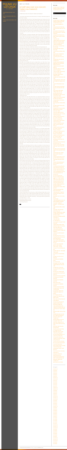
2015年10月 (55, 440)
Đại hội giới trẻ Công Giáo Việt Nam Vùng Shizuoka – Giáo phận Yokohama (59, 32)
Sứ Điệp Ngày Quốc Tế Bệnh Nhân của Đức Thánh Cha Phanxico (58, 154)
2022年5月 (55, 373)
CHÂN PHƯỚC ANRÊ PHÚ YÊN (58, 179)
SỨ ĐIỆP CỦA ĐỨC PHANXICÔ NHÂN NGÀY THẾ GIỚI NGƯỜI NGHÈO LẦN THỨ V (58, 63)
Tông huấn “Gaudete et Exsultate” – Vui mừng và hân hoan (58, 204)
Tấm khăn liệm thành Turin (58, 337)
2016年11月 (55, 426)
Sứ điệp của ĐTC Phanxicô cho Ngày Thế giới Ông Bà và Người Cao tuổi (59, 36)
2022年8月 (55, 370)
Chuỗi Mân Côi (55, 352)
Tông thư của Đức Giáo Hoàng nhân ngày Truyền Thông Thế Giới (58, 146)
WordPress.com (40, 447)
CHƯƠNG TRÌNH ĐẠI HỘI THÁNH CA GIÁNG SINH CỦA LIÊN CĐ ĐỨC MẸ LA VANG (59, 213)
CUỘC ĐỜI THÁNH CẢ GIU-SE (58, 112)
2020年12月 (55, 387)
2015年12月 (55, 437)
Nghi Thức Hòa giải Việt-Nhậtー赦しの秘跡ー (9, 17)
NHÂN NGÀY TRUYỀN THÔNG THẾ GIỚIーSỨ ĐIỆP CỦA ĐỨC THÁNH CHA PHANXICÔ (58, 43)
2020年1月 (55, 394)
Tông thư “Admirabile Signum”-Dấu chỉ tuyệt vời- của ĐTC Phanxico (59, 163)
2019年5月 (55, 403)
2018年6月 (55, 410)
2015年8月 (55, 443)
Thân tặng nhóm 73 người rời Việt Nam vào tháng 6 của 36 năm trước (58, 193)
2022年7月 (55, 371)
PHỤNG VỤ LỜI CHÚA (9, 5)
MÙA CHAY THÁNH (56, 110)
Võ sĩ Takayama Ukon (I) (57, 294)
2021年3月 (55, 383)
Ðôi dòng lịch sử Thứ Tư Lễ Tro (59, 235)
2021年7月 (55, 380)
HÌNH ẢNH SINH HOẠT (57, 355)
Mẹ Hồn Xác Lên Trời (57, 143)
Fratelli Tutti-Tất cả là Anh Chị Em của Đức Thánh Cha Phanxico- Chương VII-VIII (58, 118)
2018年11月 (55, 406)
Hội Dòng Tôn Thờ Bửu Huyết (58, 271)
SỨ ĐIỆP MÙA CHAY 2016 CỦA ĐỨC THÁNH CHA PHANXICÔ (32, 8)
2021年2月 (55, 384)
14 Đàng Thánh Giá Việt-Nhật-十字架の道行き (9, 21)
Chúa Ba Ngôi (55, 198)
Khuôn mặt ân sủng (56, 282)
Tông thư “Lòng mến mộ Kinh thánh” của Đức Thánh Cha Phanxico (58, 124)
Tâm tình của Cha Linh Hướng (58, 286)
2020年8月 (55, 390)
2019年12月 (55, 396)
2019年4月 (55, 404)
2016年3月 (55, 436)
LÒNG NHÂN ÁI (56, 300)
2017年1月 (55, 423)
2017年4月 (55, 420)
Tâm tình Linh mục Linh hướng (58, 341)
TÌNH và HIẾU (55, 252)
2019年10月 (55, 399)
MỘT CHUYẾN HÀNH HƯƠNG (58, 239)
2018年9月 (55, 407)
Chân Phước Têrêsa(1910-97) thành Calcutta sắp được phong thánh (59, 323)
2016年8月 (55, 430)
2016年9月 (55, 429)
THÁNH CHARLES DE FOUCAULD (59, 40)
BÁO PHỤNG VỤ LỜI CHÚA (58, 362)
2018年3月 (55, 413)
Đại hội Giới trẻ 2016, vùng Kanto (59, 275)
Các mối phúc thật (56, 261)
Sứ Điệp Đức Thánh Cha (57, 353)
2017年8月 (55, 417)
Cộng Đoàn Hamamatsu (57, 344)
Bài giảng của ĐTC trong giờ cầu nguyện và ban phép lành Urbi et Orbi (59, 150)
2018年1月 (55, 416)
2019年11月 (55, 397)
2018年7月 (55, 409)
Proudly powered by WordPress (25, 447)
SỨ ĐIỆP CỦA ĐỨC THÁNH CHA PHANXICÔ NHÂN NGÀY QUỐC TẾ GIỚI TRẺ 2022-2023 (58, 8)
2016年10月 (55, 427)
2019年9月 (55, 400)
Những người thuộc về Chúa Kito (59, 141)
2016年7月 (55, 432)
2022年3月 (55, 374)
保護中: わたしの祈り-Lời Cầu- (58, 178)
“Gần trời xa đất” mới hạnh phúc (59, 71)
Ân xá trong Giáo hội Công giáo (59, 342)
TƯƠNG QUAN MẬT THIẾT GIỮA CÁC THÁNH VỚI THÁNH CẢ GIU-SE (59, 81)
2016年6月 (55, 433)
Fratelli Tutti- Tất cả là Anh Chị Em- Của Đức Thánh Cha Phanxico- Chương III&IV (58, 132)
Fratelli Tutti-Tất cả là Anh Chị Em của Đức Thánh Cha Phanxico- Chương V (58, 128)
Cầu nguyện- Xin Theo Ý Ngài (58, 263)
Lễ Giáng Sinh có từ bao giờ (58, 267)
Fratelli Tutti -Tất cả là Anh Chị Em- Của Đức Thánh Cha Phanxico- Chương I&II (58, 136)
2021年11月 (55, 377)
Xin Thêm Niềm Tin (56, 220)
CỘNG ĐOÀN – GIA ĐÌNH (57, 246)
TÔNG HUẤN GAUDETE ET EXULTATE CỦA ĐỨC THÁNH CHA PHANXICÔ (59, 230)
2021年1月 (55, 386)
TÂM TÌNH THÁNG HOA (57, 227)
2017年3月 (55, 422)
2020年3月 (55, 393)
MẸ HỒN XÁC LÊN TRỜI (57, 93)
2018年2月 (55, 414)
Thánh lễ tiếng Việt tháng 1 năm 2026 (9, 13)
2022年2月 (55, 376)
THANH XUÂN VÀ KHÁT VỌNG (58, 224)
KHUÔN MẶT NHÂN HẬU (57, 304)
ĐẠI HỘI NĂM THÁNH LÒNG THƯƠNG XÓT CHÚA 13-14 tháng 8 (58, 292)
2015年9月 (55, 442)
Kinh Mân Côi (55, 174)
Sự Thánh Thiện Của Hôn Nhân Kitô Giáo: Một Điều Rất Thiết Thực (58, 88)
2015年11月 (55, 439)
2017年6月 (55, 419)
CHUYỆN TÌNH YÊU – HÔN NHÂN (59, 250)
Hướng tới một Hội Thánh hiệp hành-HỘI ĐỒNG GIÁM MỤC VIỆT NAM (59, 28)
